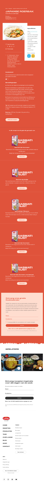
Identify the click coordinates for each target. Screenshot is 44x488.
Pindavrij (9, 65)
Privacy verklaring (6, 464)
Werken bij (4, 459)
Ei (7, 55)
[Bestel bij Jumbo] (33, 56)
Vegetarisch (16, 61)
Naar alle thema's (21, 452)
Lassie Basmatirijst (33, 31)
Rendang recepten (18, 438)
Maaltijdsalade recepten (19, 443)
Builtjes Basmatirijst (11, 62)
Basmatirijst (9, 63)
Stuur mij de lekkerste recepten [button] (11, 470)
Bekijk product (22, 156)
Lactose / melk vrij (17, 63)
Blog (5, 440)
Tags (5, 434)
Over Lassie (7, 437)
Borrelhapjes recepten (19, 448)
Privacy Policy (26, 330)
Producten (7, 431)
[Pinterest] (12, 479)
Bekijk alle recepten (12, 119)
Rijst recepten (17, 430)
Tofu (13, 61)
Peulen (17, 55)
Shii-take (9, 61)
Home (7, 8)
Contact (6, 446)
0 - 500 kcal (10, 59)
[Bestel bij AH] (29, 56)
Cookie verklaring (6, 467)
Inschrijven (22, 325)
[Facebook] (4, 479)
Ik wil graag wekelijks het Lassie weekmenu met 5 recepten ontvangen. (21, 322)
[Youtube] (16, 479)
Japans (13, 65)
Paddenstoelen (12, 55)
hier (13, 153)
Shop (5, 443)
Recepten (10, 8)
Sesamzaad (9, 56)
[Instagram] (8, 479)
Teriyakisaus (15, 56)
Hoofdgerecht (14, 58)
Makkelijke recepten (18, 427)
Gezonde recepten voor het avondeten (21, 435)
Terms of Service (32, 330)
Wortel (8, 58)
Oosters (15, 59)
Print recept (10, 48)
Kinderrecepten (17, 440)
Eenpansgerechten (11, 66)
